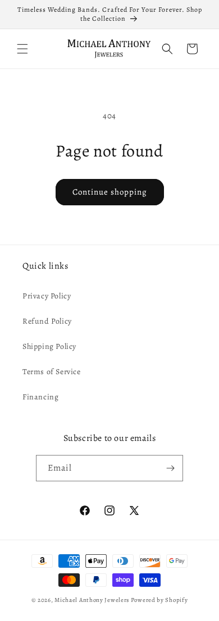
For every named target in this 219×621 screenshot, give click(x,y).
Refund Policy (47, 321)
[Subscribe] (170, 468)
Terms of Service (51, 371)
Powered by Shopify (159, 600)
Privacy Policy (46, 296)
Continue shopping (109, 191)
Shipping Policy (49, 346)
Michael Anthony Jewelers (91, 600)
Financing (40, 397)
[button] (22, 48)
